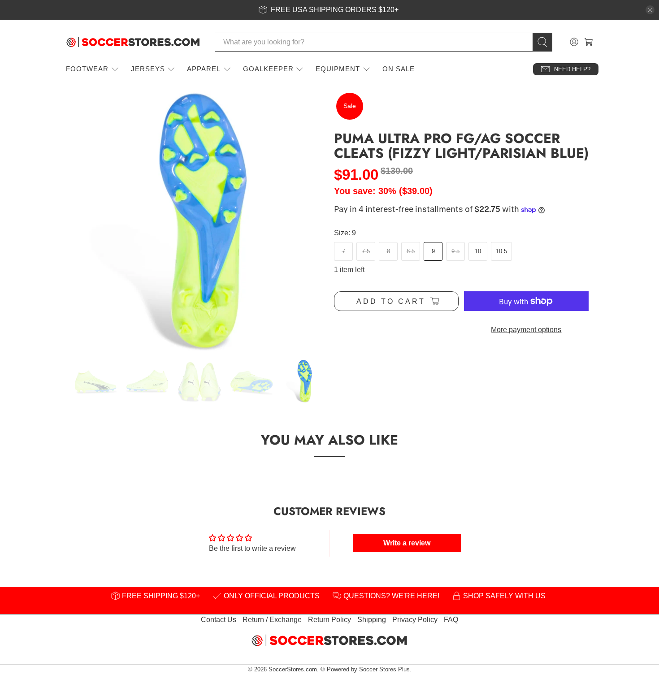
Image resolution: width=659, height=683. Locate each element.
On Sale (398, 69)
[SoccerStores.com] (133, 42)
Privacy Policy (415, 619)
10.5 (501, 251)
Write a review (406, 543)
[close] (650, 9)
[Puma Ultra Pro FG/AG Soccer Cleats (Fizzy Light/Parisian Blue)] (195, 220)
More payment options (526, 329)
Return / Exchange (272, 619)
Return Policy (329, 619)
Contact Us (218, 619)
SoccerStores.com (293, 669)
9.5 (455, 251)
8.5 (411, 251)
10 (478, 251)
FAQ (451, 619)
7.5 (366, 251)
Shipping (371, 619)
